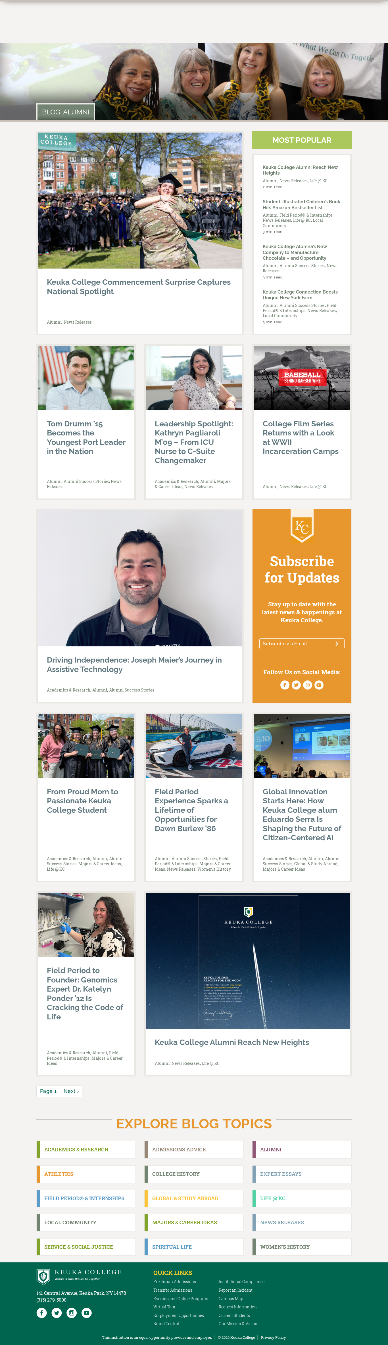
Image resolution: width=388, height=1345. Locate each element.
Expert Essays (281, 1173)
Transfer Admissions (172, 1290)
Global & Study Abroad (315, 863)
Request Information (238, 1307)
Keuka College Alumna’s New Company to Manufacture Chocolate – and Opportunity (295, 252)
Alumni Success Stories (302, 265)
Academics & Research (176, 481)
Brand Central (166, 1323)
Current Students (234, 1315)
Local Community (280, 315)
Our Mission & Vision (238, 1323)
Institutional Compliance (241, 1281)
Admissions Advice (179, 1149)
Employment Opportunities (178, 1315)
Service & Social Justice (78, 1246)
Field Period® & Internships (306, 215)
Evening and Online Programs (181, 1298)
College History (176, 1173)
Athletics (58, 1173)
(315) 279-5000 (51, 1300)
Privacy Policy (273, 1337)
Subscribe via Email (285, 643)
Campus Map (231, 1298)
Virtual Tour (164, 1307)
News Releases (78, 322)
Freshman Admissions (174, 1281)
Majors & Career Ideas (99, 863)
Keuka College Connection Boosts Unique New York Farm (300, 294)
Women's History (214, 869)
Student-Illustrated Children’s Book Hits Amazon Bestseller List (301, 204)
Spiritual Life (172, 1246)
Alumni (54, 322)
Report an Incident (236, 1290)
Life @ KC (318, 180)
